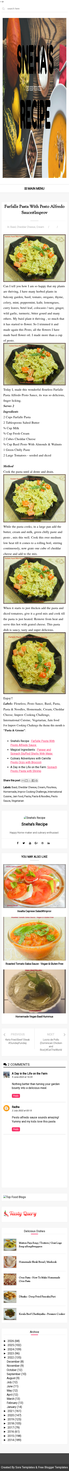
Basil (13, 227)
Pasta (27, 796)
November (13, 1365)
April (10, 1394)
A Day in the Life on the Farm (29, 1073)
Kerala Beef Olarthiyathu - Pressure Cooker (42, 1314)
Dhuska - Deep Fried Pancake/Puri (37, 1297)
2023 (11, 1353)
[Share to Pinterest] (36, 780)
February (12, 1403)
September (14, 1374)
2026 (11, 1341)
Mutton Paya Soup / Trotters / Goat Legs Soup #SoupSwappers (40, 1244)
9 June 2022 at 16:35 (22, 1077)
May (10, 1390)
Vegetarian (18, 800)
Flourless (51, 787)
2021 (11, 1411)
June (10, 1386)
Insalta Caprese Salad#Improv (34, 911)
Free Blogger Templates (53, 1467)
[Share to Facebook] (33, 780)
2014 (11, 1440)
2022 (11, 1357)
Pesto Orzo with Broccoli (25, 762)
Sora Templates (25, 1467)
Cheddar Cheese (26, 227)
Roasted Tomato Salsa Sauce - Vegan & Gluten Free (34, 963)
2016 (11, 1431)
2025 (11, 1345)
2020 (11, 1415)
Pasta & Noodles (41, 796)
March (11, 1398)
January (12, 1407)
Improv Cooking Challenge (32, 791)
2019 (11, 1419)
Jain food (18, 796)
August (11, 1378)
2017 (11, 1427)
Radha (15, 1107)
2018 (11, 1423)
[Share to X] (29, 780)
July (10, 1382)
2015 (11, 1436)
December (13, 1361)
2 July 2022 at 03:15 (22, 1110)
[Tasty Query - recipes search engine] (20, 1218)
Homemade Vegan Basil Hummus (34, 1016)
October (12, 1370)
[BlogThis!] (26, 780)
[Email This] (23, 780)
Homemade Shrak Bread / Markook (38, 1262)
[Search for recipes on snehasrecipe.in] (14, 1197)
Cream (40, 227)
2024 (11, 1349)
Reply (16, 1096)
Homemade (10, 791)
